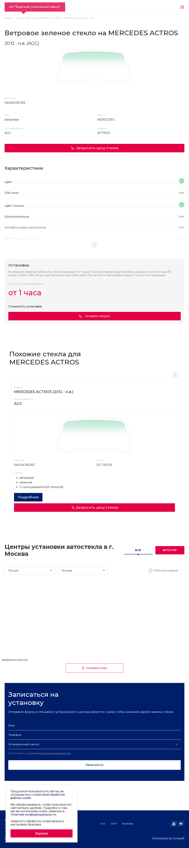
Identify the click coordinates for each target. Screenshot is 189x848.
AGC (103, 823)
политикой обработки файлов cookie (38, 796)
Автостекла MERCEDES (37, 18)
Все (138, 550)
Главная (9, 18)
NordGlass (127, 823)
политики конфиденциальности (54, 753)
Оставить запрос (97, 316)
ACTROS (56, 18)
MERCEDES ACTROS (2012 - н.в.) (43, 392)
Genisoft (178, 838)
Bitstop (170, 550)
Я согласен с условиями (41, 753)
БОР (113, 823)
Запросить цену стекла (97, 148)
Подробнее (28, 497)
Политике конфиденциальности (33, 814)
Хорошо (41, 833)
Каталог (19, 18)
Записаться (94, 765)
